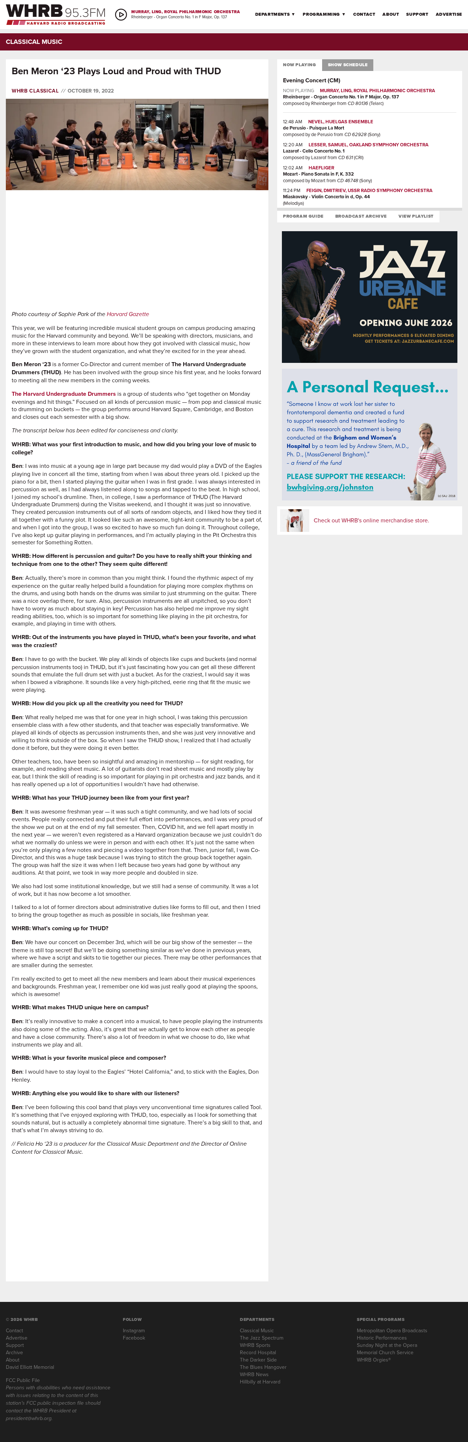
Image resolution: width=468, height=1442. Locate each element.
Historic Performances (382, 1337)
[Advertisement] (137, 250)
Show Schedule (348, 64)
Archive (14, 1352)
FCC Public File (23, 1380)
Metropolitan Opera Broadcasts (392, 1330)
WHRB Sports (255, 1345)
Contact (364, 14)
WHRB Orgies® (374, 1359)
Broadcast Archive (361, 216)
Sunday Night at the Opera (387, 1345)
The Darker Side (258, 1359)
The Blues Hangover (263, 1367)
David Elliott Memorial (30, 1367)
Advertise (449, 14)
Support (417, 14)
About (390, 14)
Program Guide (303, 216)
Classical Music (257, 1330)
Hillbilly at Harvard (260, 1381)
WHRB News (254, 1374)
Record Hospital (258, 1352)
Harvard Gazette (128, 314)
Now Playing (299, 64)
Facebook (134, 1337)
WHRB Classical (35, 90)
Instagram (134, 1330)
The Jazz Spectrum (261, 1337)
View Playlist (416, 216)
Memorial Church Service (385, 1352)
